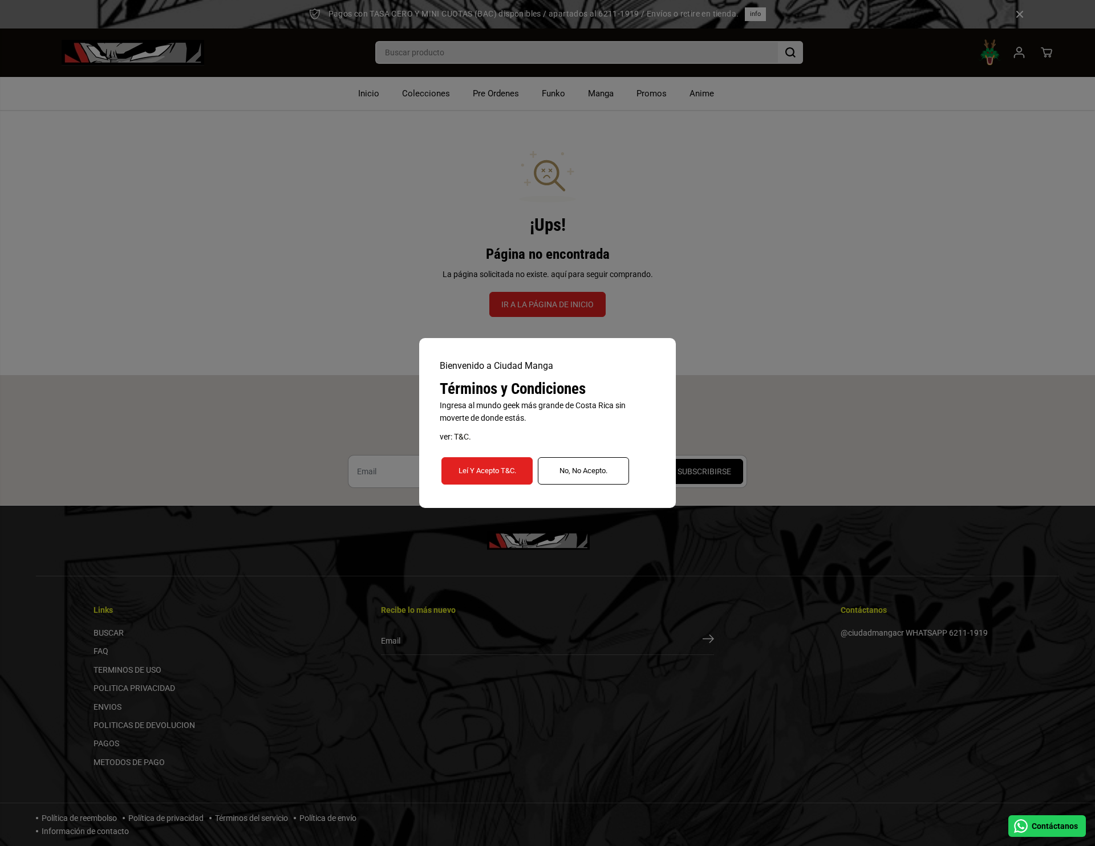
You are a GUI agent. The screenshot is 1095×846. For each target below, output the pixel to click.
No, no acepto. (583, 470)
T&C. (462, 436)
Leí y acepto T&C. (487, 470)
